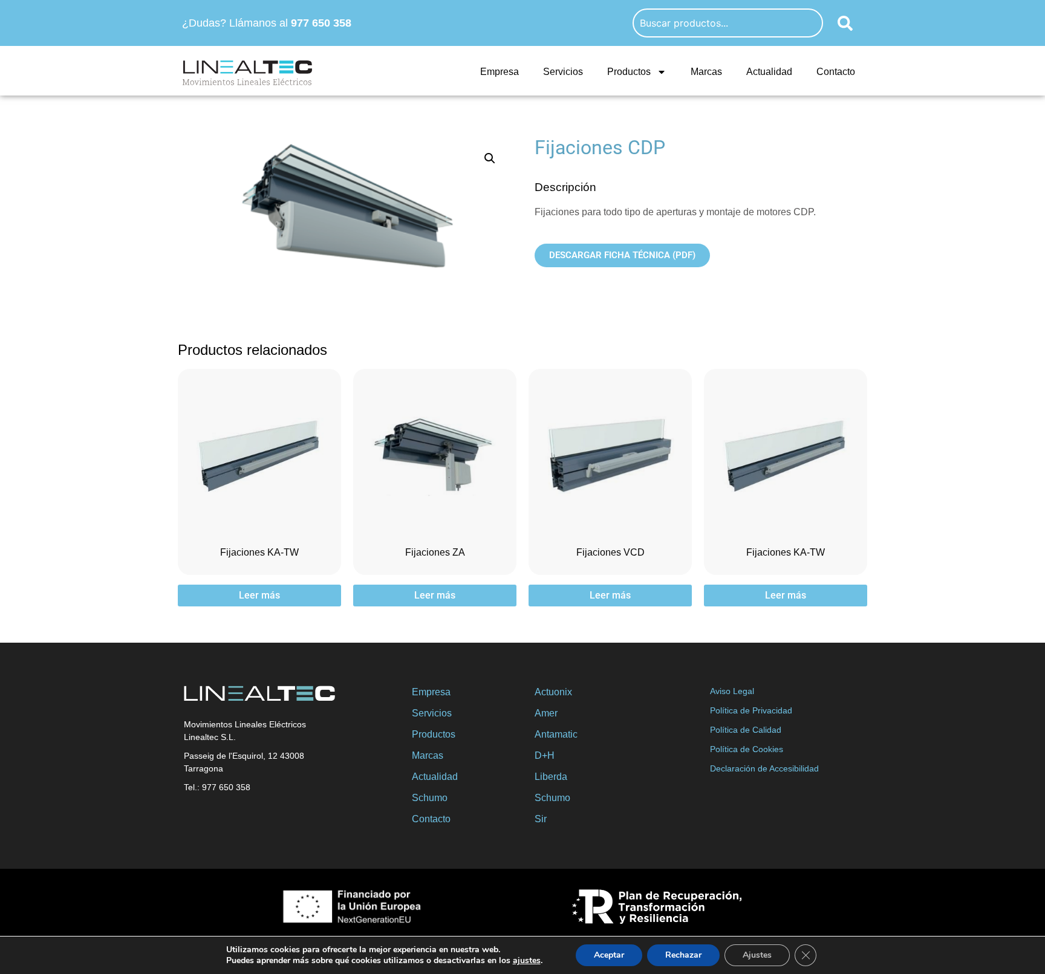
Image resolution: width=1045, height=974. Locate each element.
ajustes (527, 960)
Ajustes (757, 955)
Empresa (499, 72)
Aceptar (609, 955)
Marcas (706, 72)
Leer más (259, 595)
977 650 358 (321, 23)
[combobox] (728, 22)
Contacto (835, 72)
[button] (490, 158)
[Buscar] (845, 22)
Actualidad (769, 72)
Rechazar (683, 955)
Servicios (563, 72)
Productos (629, 72)
